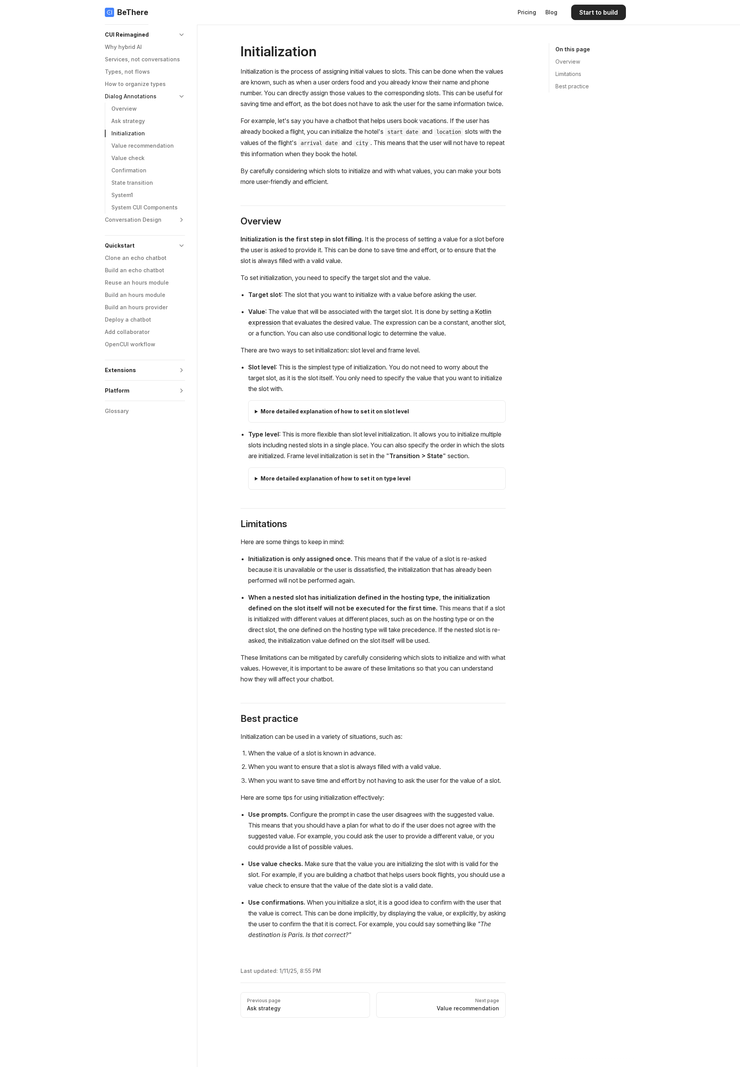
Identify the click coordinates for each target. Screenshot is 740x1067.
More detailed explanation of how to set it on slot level (335, 411)
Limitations (568, 74)
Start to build (598, 12)
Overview (567, 61)
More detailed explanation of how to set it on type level (335, 478)
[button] (145, 35)
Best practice (572, 86)
